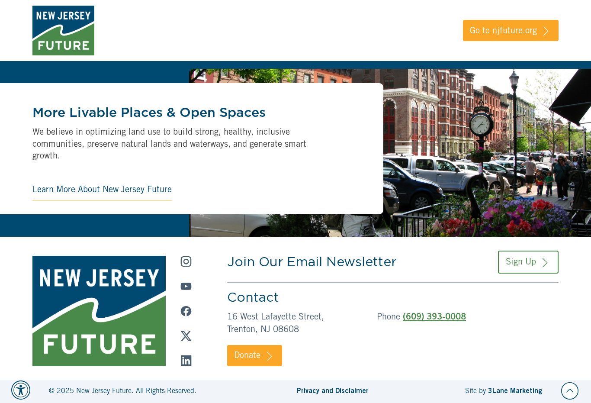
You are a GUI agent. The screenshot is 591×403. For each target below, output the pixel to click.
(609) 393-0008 (434, 317)
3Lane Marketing (515, 391)
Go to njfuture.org (503, 31)
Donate (247, 356)
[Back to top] (569, 391)
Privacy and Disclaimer (333, 391)
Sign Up (521, 262)
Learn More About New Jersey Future (102, 190)
